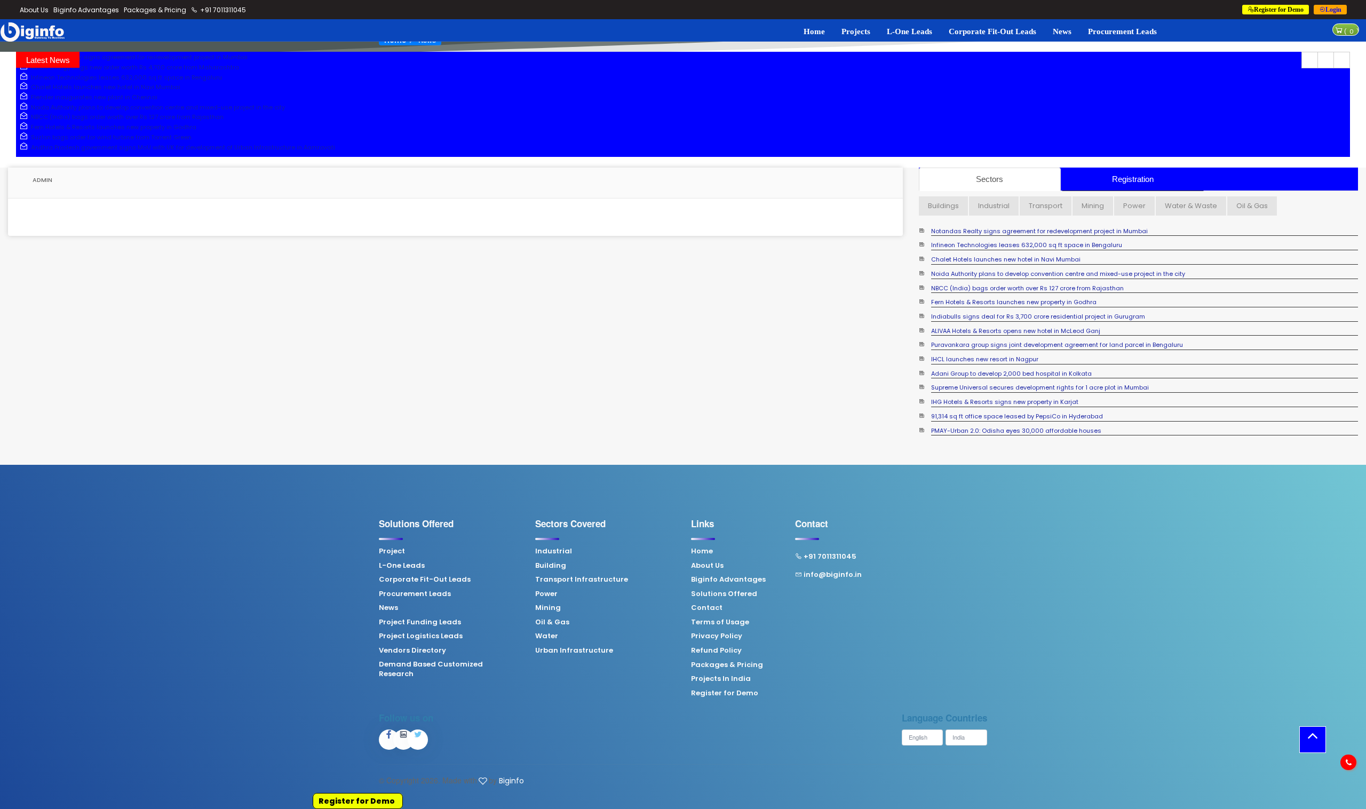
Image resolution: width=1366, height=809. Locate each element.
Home (814, 31)
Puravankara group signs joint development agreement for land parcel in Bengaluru (1057, 345)
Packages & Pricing (155, 9)
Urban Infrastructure (574, 650)
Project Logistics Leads (421, 636)
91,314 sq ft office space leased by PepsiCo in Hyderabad (1017, 417)
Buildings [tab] (943, 206)
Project (392, 551)
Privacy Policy (716, 636)
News (1062, 31)
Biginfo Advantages (86, 9)
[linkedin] (403, 739)
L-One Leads (909, 31)
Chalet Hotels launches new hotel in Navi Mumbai (104, 87)
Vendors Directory (412, 650)
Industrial (553, 551)
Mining (548, 608)
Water (546, 636)
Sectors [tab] (989, 179)
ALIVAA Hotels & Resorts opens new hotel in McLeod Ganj (1015, 331)
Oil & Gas (552, 622)
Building (550, 565)
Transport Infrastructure (581, 579)
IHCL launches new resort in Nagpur (984, 359)
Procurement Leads (1122, 31)
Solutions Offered (724, 594)
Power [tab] (1134, 206)
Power (546, 594)
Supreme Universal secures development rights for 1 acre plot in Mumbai (1040, 388)
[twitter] (418, 739)
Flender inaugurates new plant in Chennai (92, 97)
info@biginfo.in (833, 575)
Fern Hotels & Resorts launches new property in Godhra (112, 127)
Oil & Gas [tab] (1252, 206)
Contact (706, 608)
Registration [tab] (1133, 179)
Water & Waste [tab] (1191, 206)
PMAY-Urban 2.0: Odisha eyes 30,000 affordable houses (1016, 431)
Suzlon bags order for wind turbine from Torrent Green (110, 137)
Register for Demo (357, 801)
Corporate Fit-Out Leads (992, 31)
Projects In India (721, 679)
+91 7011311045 (222, 9)
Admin (41, 180)
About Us (34, 9)
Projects (855, 31)
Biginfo (511, 780)
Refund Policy (716, 650)
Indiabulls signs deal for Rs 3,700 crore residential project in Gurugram (1038, 317)
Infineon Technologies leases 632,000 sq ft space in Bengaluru (125, 77)
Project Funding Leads (420, 622)
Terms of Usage (720, 622)
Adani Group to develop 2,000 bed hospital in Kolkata (1011, 374)
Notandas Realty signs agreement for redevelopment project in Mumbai (138, 57)
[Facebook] (389, 739)
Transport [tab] (1045, 206)
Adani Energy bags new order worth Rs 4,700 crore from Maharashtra (133, 67)
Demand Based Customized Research (431, 669)
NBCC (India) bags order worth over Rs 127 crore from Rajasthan (126, 117)
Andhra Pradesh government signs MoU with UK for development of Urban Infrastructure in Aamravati (181, 147)
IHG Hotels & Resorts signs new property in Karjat (1004, 402)
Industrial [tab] (994, 206)
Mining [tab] (1093, 206)
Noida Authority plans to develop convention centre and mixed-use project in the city (156, 107)
